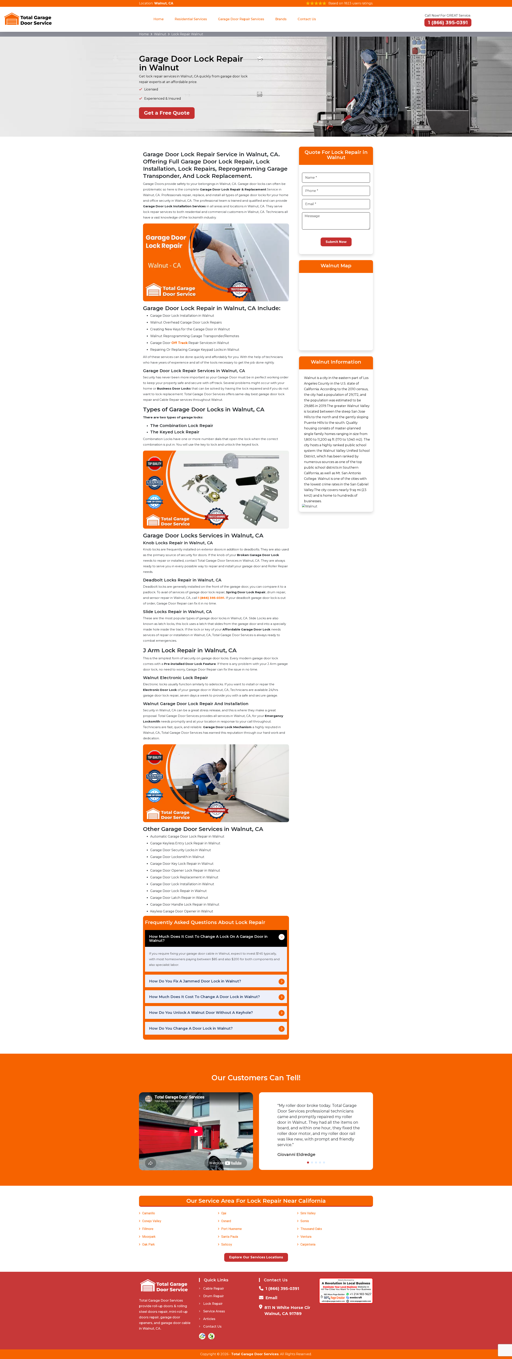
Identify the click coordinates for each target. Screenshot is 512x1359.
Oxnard (226, 1221)
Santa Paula (229, 1237)
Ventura (305, 1237)
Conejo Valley (151, 1221)
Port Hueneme (231, 1229)
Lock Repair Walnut (187, 34)
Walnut (160, 34)
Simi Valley (308, 1213)
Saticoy (226, 1244)
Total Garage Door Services (255, 1354)
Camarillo (148, 1213)
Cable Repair (213, 1288)
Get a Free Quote (167, 113)
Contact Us (307, 19)
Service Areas (214, 1311)
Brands (281, 19)
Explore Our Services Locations (256, 1257)
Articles (209, 1319)
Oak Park (148, 1244)
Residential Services (191, 19)
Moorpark (149, 1237)
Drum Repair (213, 1296)
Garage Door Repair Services (241, 19)
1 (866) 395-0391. (211, 598)
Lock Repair (213, 1304)
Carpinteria (307, 1244)
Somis (304, 1221)
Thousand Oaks (311, 1229)
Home (158, 19)
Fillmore (147, 1229)
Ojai (223, 1213)
